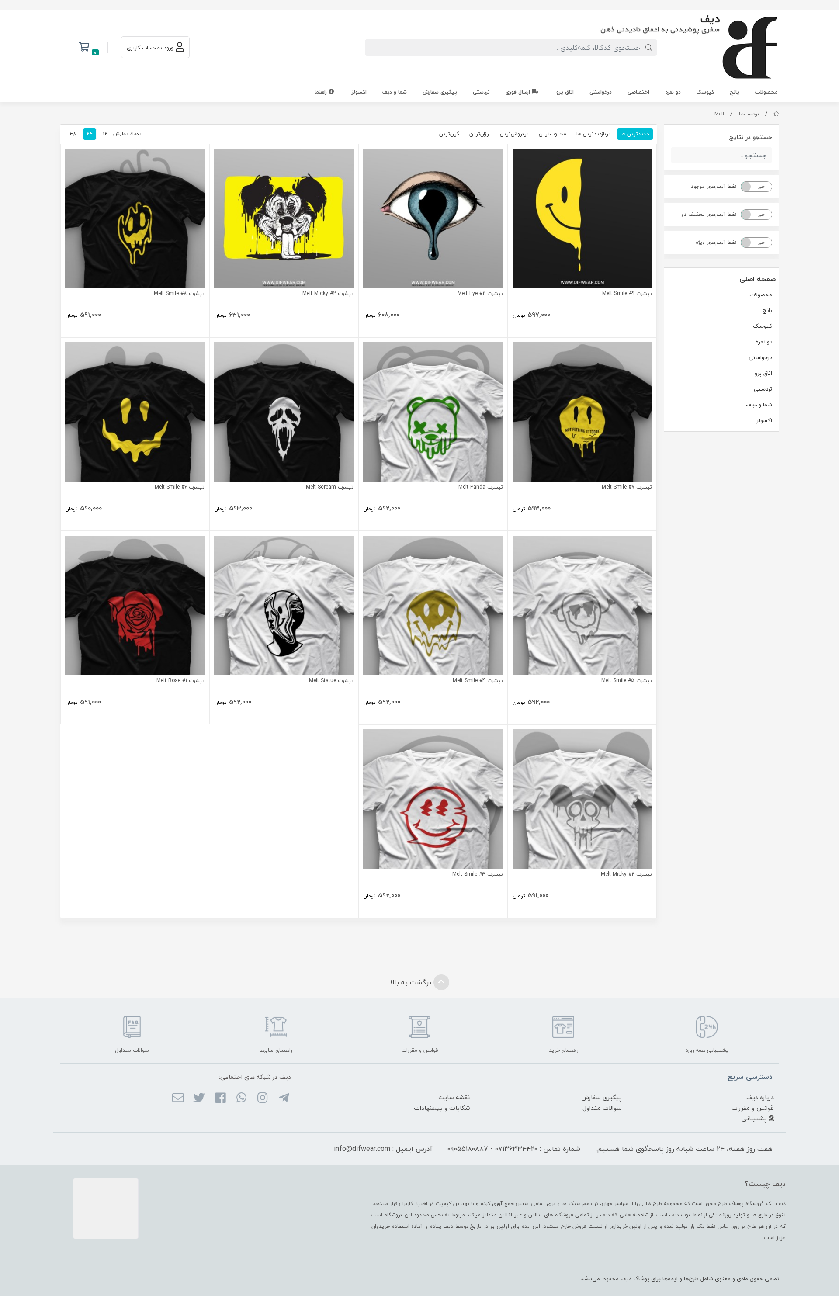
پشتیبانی (755, 1118)
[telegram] (283, 1098)
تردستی (481, 92)
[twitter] (199, 1098)
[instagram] (262, 1098)
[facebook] (220, 1098)
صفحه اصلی (757, 279)
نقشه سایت (454, 1097)
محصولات (766, 92)
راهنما (322, 92)
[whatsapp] (241, 1098)
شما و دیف (394, 92)
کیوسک (705, 92)
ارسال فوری (519, 92)
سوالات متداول (602, 1107)
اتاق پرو (565, 92)
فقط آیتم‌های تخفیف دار (709, 214)
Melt (719, 114)
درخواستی (600, 92)
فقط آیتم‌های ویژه (716, 242)
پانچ (734, 92)
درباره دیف (760, 1097)
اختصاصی (638, 92)
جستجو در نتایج (750, 137)
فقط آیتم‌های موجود (714, 186)
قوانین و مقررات (753, 1107)
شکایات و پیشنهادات (442, 1107)
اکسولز (359, 92)
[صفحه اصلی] (776, 114)
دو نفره (673, 92)
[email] (178, 1098)
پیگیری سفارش (440, 92)
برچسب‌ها (749, 114)
